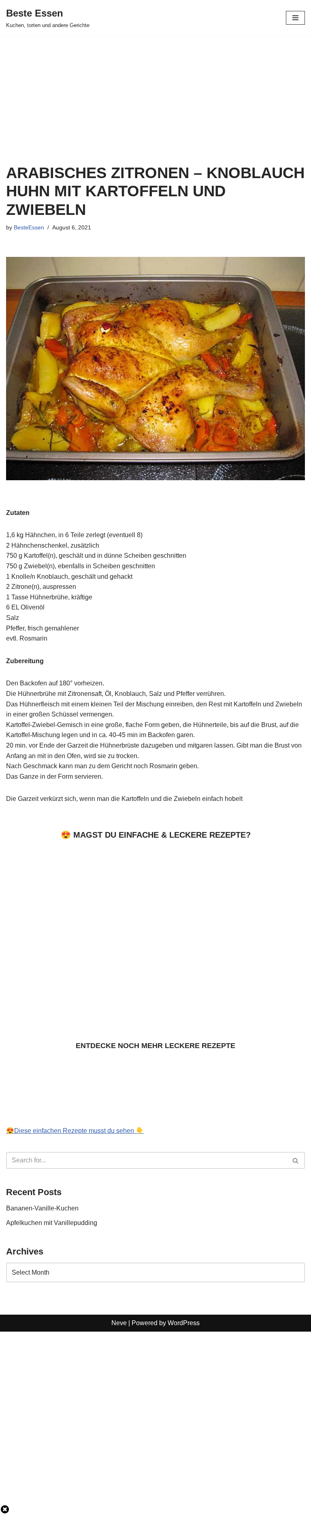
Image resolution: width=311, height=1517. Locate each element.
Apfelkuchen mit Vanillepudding (52, 1222)
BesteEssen (29, 227)
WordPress (184, 1322)
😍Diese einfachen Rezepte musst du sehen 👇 (75, 1130)
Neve (119, 1322)
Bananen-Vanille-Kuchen (42, 1208)
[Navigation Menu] (295, 18)
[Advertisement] (155, 95)
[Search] (296, 1160)
